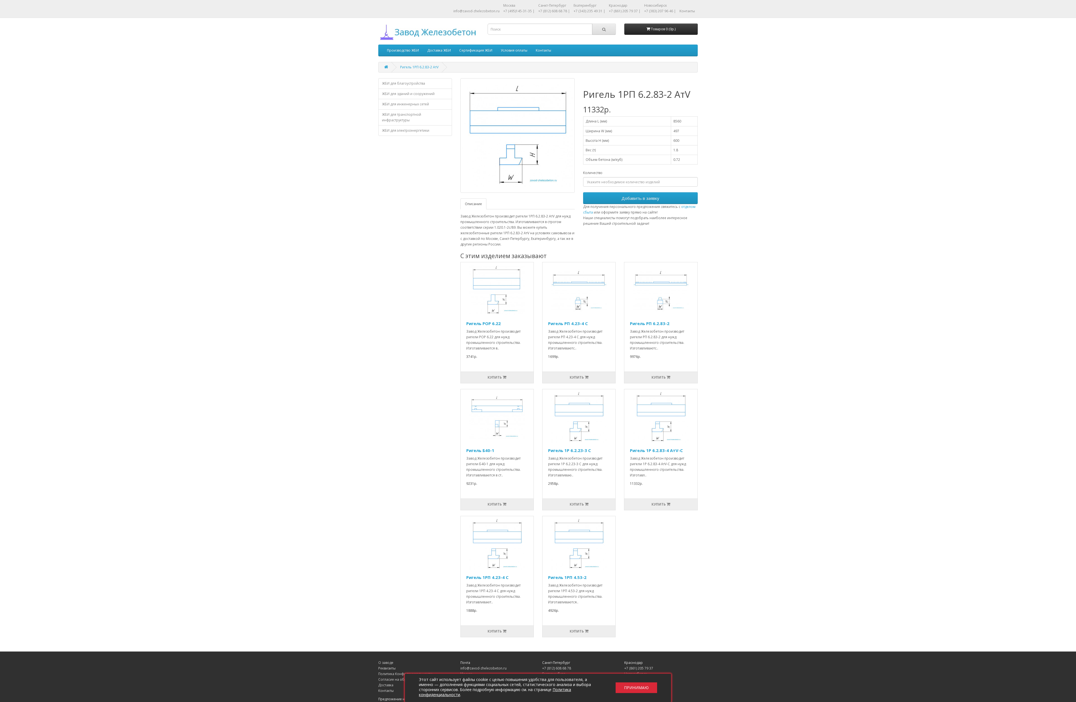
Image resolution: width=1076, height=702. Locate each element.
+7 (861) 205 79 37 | (625, 11)
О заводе (385, 662)
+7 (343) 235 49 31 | (589, 11)
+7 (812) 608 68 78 (556, 668)
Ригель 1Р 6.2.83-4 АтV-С (656, 450)
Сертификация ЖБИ (475, 50)
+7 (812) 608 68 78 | (554, 11)
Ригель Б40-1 (480, 450)
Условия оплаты (514, 50)
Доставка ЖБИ (439, 50)
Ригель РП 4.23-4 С (568, 323)
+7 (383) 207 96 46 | (660, 11)
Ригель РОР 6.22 (483, 323)
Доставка (385, 685)
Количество (592, 172)
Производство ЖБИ (403, 50)
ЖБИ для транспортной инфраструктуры (401, 117)
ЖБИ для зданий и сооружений (408, 93)
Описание (473, 203)
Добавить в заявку (640, 198)
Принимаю (636, 688)
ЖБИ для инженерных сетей (405, 104)
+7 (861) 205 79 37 (638, 668)
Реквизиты (387, 668)
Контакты (687, 11)
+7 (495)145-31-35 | (519, 11)
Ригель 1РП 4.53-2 (567, 577)
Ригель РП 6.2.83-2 (649, 323)
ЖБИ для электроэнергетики (405, 130)
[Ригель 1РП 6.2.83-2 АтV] (517, 135)
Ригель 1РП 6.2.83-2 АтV (419, 67)
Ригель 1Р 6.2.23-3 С (569, 450)
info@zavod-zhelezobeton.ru (476, 11)
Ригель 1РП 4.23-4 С (487, 577)
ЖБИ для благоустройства (403, 83)
